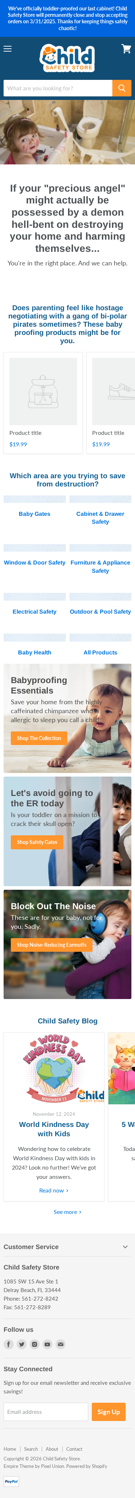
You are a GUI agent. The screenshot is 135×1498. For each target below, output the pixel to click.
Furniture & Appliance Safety (100, 566)
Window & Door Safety (35, 563)
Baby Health (34, 652)
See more (66, 1211)
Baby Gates (34, 514)
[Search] (121, 88)
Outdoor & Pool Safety (100, 612)
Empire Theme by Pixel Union (34, 1466)
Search (31, 1449)
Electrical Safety (35, 612)
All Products (100, 652)
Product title (25, 432)
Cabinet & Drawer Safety (100, 518)
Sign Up (109, 1412)
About (52, 1449)
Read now (52, 1190)
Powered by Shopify (86, 1466)
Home (10, 1449)
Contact (74, 1449)
